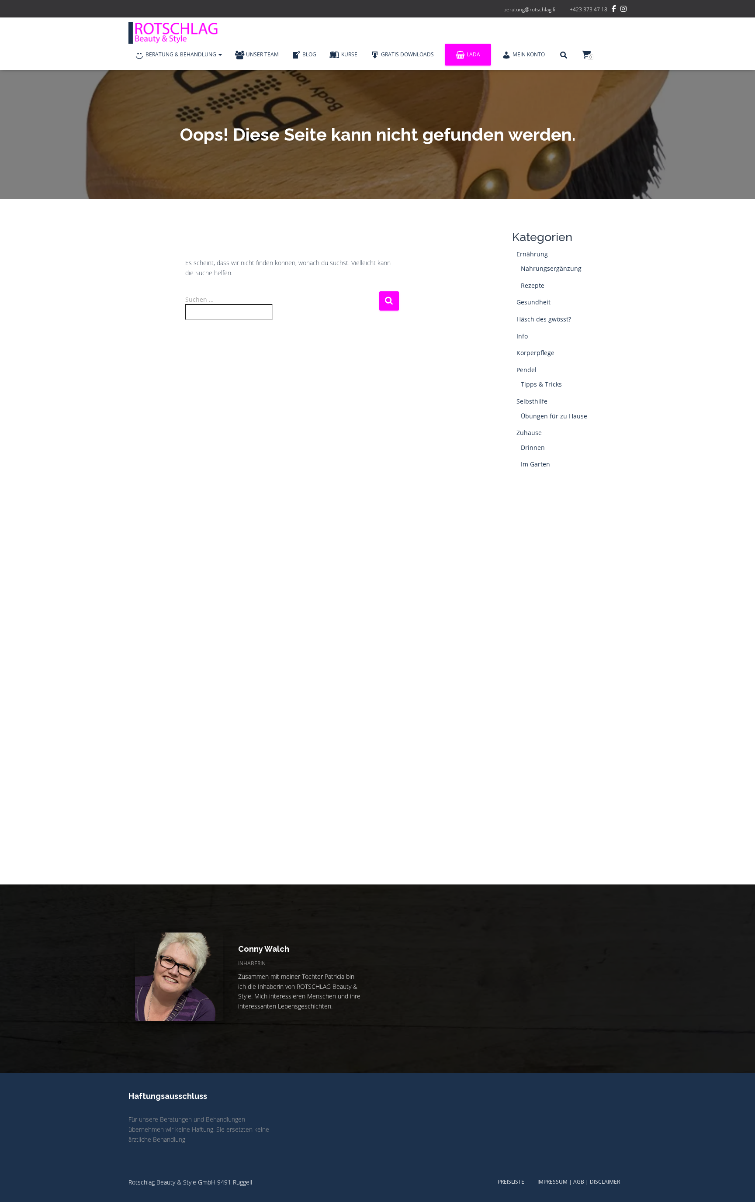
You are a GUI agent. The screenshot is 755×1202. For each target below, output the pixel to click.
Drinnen (533, 447)
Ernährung (532, 254)
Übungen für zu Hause (554, 416)
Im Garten (535, 464)
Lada (473, 54)
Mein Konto (529, 54)
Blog (309, 54)
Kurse (349, 54)
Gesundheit (533, 302)
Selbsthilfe (531, 401)
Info (522, 336)
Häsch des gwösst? (543, 319)
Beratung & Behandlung (181, 54)
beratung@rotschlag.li (529, 9)
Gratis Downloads (407, 54)
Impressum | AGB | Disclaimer (578, 1181)
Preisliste (511, 1181)
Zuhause (529, 432)
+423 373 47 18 (588, 9)
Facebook (614, 10)
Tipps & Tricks (541, 384)
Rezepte (532, 285)
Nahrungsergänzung (551, 268)
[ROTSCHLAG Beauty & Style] (176, 33)
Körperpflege (535, 353)
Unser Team (262, 54)
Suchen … (199, 299)
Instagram (623, 10)
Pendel (526, 370)
